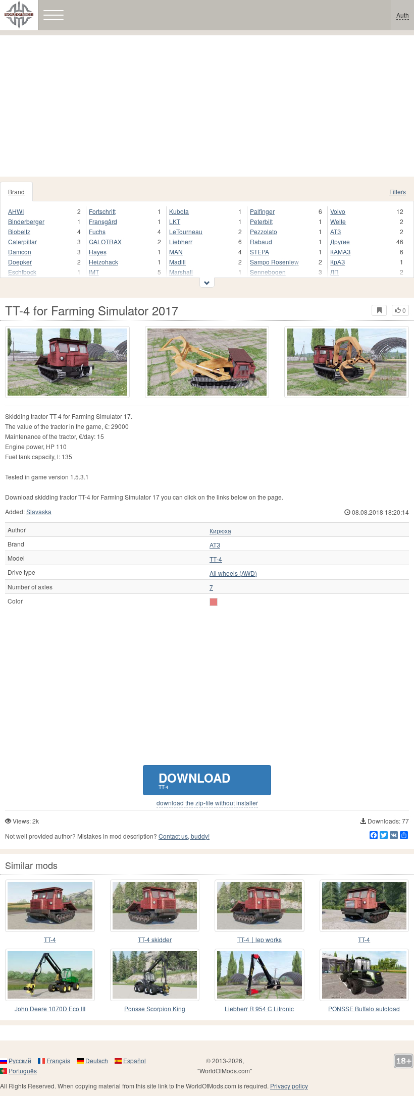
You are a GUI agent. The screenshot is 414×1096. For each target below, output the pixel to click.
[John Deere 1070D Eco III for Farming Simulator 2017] (50, 975)
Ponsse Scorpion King (154, 1008)
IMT (94, 271)
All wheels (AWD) (233, 573)
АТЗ (335, 231)
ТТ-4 (216, 559)
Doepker (20, 261)
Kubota (179, 211)
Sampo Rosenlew (274, 261)
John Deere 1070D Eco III (50, 1008)
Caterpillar (22, 241)
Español (134, 1060)
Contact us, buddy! (184, 836)
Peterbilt (261, 221)
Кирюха (220, 530)
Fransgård (103, 221)
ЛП (334, 271)
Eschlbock (22, 271)
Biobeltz (19, 231)
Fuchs (97, 231)
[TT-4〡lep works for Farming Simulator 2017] (259, 906)
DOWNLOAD (194, 780)
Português (23, 1070)
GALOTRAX (105, 241)
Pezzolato (263, 231)
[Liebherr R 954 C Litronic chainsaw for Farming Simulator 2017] (259, 975)
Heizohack (103, 261)
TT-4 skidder (155, 939)
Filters (397, 191)
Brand (16, 191)
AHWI (16, 211)
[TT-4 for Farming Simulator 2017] (67, 362)
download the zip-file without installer (207, 803)
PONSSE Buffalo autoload (364, 1008)
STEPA (259, 251)
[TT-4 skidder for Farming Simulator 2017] (155, 906)
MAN (176, 251)
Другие (340, 241)
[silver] (214, 602)
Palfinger (262, 211)
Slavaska (38, 511)
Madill (177, 261)
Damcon (19, 251)
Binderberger (26, 221)
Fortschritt (102, 211)
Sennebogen (268, 271)
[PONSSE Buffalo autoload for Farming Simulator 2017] (364, 975)
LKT (174, 221)
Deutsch (96, 1060)
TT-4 (50, 939)
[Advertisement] (207, 106)
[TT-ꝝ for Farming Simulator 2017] (50, 906)
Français (58, 1060)
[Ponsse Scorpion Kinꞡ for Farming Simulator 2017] (155, 975)
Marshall (181, 271)
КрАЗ (337, 261)
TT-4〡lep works (259, 939)
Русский (20, 1060)
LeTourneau (185, 231)
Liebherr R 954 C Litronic (259, 1008)
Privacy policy (289, 1085)
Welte (338, 221)
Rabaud (261, 241)
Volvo (337, 211)
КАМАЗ (340, 251)
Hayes (98, 251)
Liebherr (180, 241)
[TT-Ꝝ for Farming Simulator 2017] (364, 906)
